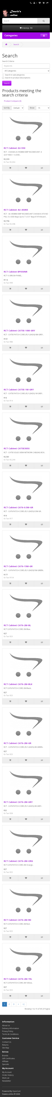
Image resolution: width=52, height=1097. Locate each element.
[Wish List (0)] (40, 3)
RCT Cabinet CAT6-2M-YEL (18, 978)
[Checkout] (47, 3)
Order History (8, 1075)
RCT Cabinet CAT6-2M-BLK (18, 684)
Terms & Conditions (10, 1034)
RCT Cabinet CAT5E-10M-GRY (19, 330)
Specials (5, 1064)
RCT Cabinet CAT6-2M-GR (17, 743)
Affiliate (5, 1061)
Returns (5, 1045)
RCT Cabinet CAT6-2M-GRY (18, 802)
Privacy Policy (7, 1031)
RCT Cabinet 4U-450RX (16, 209)
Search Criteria (8, 61)
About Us (6, 1025)
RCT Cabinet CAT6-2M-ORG (18, 861)
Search (16, 44)
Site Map (5, 1048)
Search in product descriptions (17, 78)
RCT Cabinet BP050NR (15, 271)
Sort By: (7, 108)
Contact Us (6, 1042)
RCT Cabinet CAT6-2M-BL (17, 625)
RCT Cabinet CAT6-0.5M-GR (18, 507)
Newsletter (6, 1081)
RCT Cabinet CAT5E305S (17, 448)
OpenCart (16, 1091)
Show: (32, 108)
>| (24, 1004)
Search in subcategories (15, 75)
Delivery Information (10, 1028)
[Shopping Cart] (43, 3)
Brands (5, 1055)
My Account (7, 1072)
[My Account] (35, 3)
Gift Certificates (8, 1058)
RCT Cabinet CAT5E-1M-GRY (19, 389)
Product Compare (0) (12, 101)
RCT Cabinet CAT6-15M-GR (18, 566)
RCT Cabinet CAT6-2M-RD (17, 919)
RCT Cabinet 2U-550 (14, 148)
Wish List (5, 1078)
